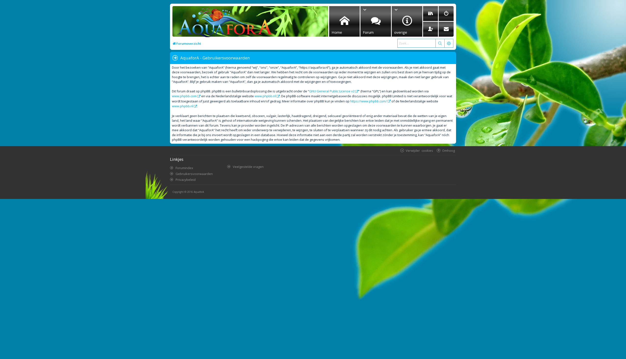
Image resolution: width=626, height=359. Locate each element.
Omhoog (448, 150)
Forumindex (184, 168)
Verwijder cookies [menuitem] (419, 150)
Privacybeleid (186, 179)
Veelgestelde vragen (248, 166)
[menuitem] (430, 13)
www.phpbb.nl (265, 96)
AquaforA (199, 192)
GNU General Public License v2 (332, 91)
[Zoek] (440, 43)
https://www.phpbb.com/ (368, 101)
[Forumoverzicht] (223, 24)
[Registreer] (430, 29)
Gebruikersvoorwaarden (194, 174)
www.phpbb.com (184, 96)
